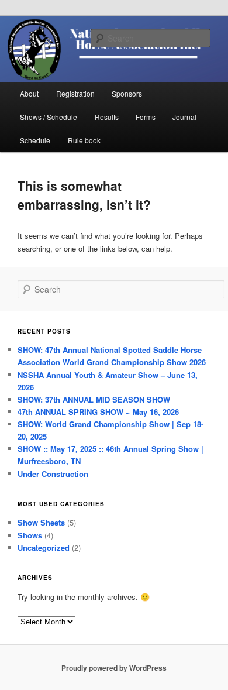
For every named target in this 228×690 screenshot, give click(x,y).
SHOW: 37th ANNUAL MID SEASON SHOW (94, 399)
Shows (30, 535)
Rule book (84, 140)
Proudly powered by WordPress (114, 667)
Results (107, 117)
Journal (184, 117)
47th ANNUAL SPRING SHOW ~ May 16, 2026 (98, 411)
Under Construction (53, 473)
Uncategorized (44, 547)
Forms (146, 117)
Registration (75, 93)
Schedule (35, 140)
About (29, 93)
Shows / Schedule (48, 117)
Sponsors (127, 93)
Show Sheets (41, 522)
